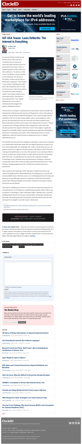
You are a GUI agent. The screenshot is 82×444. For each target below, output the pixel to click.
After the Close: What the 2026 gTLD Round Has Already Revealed (26, 375)
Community (27, 9)
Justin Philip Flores (6, 392)
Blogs (14, 9)
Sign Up (69, 2)
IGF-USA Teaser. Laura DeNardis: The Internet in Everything (24, 39)
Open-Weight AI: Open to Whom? (14, 358)
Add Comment (26, 52)
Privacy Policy (23, 432)
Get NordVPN (15, 218)
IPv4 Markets (61, 92)
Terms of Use (30, 432)
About (8, 428)
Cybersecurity (61, 65)
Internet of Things (37, 244)
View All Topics (60, 100)
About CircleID (76, 2)
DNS (58, 56)
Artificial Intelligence (9, 244)
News (19, 9)
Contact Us (14, 428)
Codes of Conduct (14, 432)
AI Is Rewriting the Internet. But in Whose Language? (21, 340)
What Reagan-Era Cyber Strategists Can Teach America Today (24, 398)
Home (3, 9)
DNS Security (61, 83)
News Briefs (27, 430)
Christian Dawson (6, 343)
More (3, 413)
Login (65, 2)
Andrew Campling (6, 370)
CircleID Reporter (6, 335)
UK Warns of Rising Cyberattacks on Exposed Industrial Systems (25, 333)
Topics (8, 9)
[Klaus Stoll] (4, 53)
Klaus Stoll (7, 227)
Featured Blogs (19, 430)
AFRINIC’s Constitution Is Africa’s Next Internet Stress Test (23, 383)
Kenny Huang (5, 353)
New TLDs (60, 38)
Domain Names (62, 47)
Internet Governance (24, 244)
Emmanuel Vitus (6, 385)
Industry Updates (35, 430)
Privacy (21, 246)
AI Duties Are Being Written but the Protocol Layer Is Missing (24, 390)
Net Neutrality (7, 246)
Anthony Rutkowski (6, 400)
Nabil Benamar (5, 360)
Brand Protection (62, 74)
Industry (34, 9)
